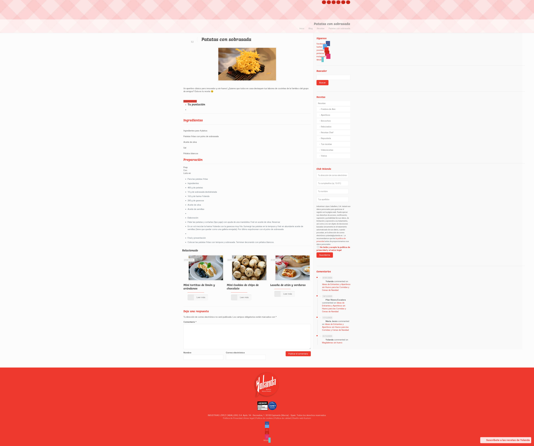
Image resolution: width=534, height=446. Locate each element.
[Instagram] (343, 2)
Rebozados (326, 126)
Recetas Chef (327, 132)
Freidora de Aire (328, 109)
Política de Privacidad (232, 418)
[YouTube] (334, 2)
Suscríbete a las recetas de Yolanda (507, 440)
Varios (324, 156)
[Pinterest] (338, 2)
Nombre (187, 352)
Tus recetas (326, 144)
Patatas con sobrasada (339, 28)
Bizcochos (326, 121)
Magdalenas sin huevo (332, 342)
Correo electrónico (235, 352)
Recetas (320, 28)
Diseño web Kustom (302, 418)
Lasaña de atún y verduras (288, 285)
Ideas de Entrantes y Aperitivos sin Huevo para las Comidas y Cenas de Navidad (336, 287)
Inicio (301, 28)
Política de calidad (283, 418)
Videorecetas (327, 150)
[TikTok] (348, 2)
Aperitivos (325, 115)
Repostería (326, 138)
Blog (311, 28)
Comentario (189, 322)
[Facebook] (324, 2)
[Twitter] (329, 2)
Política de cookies (264, 418)
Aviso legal (249, 418)
